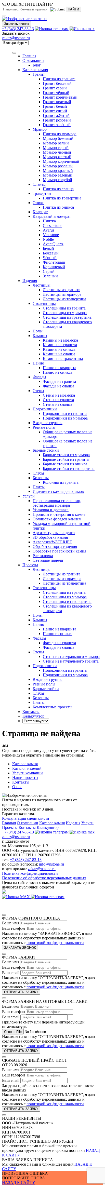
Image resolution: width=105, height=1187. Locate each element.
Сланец (39, 184)
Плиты (39, 487)
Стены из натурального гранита (71, 661)
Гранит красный (57, 102)
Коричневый (54, 267)
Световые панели (48, 560)
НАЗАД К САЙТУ (18, 1182)
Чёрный (50, 257)
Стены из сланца (57, 404)
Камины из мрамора (60, 340)
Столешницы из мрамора (65, 313)
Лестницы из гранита (61, 290)
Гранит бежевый (57, 83)
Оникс (38, 202)
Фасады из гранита (59, 381)
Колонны (41, 478)
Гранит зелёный (57, 125)
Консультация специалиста (25, 818)
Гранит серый (55, 88)
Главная (9, 823)
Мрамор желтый (57, 157)
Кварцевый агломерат (52, 216)
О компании (33, 60)
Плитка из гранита (59, 79)
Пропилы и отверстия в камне (59, 514)
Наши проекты (25, 777)
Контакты (20, 782)
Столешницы (44, 303)
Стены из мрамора (59, 395)
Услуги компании (27, 773)
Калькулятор (48, 827)
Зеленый (50, 276)
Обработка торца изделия (55, 546)
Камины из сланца (59, 354)
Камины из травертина (63, 358)
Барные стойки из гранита (66, 459)
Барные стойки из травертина (69, 468)
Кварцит (40, 212)
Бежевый (51, 253)
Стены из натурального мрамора (71, 656)
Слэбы (38, 473)
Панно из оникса (57, 372)
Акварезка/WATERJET (52, 542)
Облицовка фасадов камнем (57, 519)
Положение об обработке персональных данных (44, 878)
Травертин (42, 193)
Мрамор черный (57, 152)
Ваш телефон (13, 928)
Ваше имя (10, 923)
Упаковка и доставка (51, 510)
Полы (38, 331)
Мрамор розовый (58, 166)
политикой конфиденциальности (55, 942)
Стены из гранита (58, 400)
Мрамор (40, 129)
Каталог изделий (27, 768)
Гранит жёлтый (56, 115)
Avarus (48, 230)
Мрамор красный (58, 170)
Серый (49, 271)
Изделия (29, 280)
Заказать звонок (16, 24)
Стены (38, 390)
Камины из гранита (60, 345)
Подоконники (45, 409)
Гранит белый (55, 106)
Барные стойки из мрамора (66, 455)
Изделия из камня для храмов (58, 491)
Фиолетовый (54, 262)
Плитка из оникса (58, 207)
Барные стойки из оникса (65, 464)
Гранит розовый (57, 120)
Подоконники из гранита (65, 413)
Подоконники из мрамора (65, 418)
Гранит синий (55, 111)
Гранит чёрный (56, 92)
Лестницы (41, 285)
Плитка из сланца (58, 189)
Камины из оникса (59, 349)
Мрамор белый (56, 143)
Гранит (39, 74)
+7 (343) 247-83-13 (18, 28)
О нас (17, 787)
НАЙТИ (73, 9)
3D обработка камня (50, 537)
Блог (37, 65)
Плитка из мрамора (59, 134)
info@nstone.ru (51, 864)
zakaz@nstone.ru (16, 38)
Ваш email (10, 972)
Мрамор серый (56, 147)
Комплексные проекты (52, 707)
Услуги (28, 496)
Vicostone (51, 235)
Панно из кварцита (59, 368)
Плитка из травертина (62, 198)
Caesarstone (52, 225)
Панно (38, 363)
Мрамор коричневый (61, 161)
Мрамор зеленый (57, 175)
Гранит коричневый (60, 97)
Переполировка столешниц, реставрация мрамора (57, 502)
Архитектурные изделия (54, 533)
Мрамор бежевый (58, 138)
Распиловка (43, 556)
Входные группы (47, 423)
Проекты (10, 827)
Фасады (39, 377)
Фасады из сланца (58, 386)
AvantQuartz (53, 244)
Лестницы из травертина (64, 299)
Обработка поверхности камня (59, 551)
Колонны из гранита (60, 482)
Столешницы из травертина (67, 317)
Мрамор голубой (57, 180)
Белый (48, 248)
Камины (40, 335)
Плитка (49, 221)
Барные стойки (46, 450)
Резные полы (44, 427)
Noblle (48, 239)
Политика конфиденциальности (30, 873)
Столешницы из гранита (64, 308)
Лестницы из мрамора (62, 294)
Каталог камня (35, 70)
